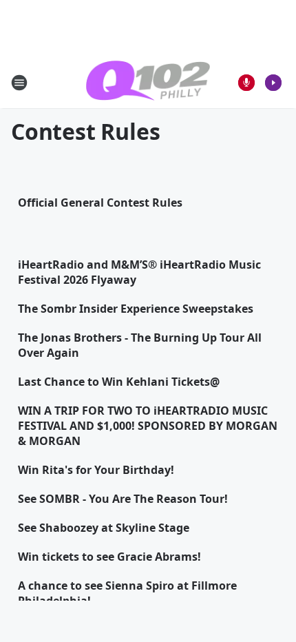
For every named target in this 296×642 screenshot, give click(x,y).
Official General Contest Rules (100, 202)
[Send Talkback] (246, 82)
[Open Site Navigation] (19, 82)
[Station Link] (148, 82)
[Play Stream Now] (273, 82)
